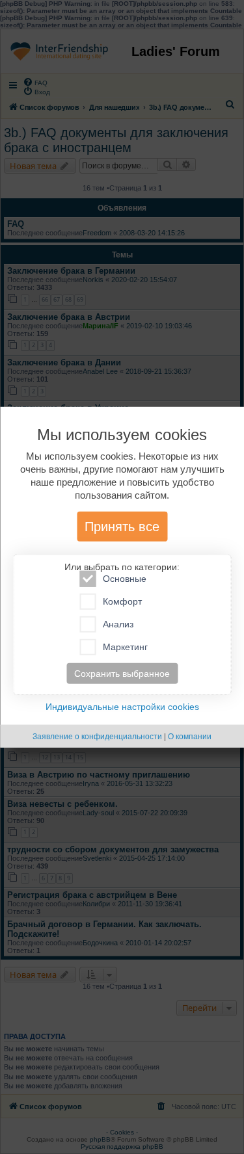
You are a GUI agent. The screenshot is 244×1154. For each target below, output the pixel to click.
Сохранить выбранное (122, 673)
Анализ (118, 624)
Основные (124, 578)
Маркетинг (125, 647)
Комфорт (122, 601)
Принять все (122, 526)
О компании (189, 736)
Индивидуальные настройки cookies (122, 707)
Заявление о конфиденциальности (97, 736)
